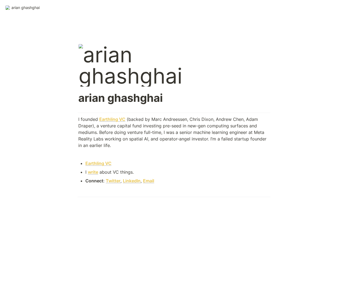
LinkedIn (132, 180)
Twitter (113, 180)
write (93, 172)
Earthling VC (112, 119)
